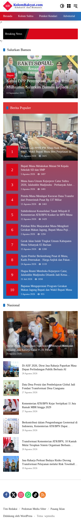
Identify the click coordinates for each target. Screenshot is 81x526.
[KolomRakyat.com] (23, 5)
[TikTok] (35, 495)
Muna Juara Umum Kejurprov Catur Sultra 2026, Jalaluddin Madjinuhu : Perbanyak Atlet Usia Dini (46, 183)
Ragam (10, 75)
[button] (62, 6)
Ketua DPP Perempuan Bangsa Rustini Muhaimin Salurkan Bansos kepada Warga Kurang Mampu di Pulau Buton (40, 84)
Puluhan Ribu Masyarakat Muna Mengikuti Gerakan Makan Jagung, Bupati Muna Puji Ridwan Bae (45, 228)
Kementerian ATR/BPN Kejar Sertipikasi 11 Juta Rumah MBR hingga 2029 (49, 405)
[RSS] (43, 495)
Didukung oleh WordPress (17, 516)
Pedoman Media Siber (34, 508)
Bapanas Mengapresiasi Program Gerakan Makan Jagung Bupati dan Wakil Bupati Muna (46, 288)
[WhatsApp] (28, 495)
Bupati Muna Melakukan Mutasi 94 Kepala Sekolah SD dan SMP (44, 168)
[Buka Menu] (68, 6)
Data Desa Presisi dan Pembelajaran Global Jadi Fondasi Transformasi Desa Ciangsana (48, 386)
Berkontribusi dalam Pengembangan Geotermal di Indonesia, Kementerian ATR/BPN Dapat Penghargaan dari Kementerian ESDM (49, 424)
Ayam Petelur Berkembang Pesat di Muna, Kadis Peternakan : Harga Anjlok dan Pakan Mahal (45, 258)
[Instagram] (21, 495)
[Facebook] (6, 495)
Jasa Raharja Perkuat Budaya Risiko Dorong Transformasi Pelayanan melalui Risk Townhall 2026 (48, 462)
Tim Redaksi (10, 508)
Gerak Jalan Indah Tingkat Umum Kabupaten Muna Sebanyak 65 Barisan (46, 243)
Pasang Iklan (58, 508)
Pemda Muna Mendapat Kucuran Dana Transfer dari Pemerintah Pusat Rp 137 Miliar (47, 198)
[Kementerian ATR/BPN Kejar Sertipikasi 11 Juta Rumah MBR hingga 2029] (11, 407)
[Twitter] (13, 495)
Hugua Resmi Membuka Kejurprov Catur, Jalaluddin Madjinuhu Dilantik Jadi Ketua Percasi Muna (44, 273)
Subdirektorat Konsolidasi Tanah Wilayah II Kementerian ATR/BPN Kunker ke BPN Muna (46, 213)
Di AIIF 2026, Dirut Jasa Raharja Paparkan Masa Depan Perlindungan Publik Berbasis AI (49, 367)
